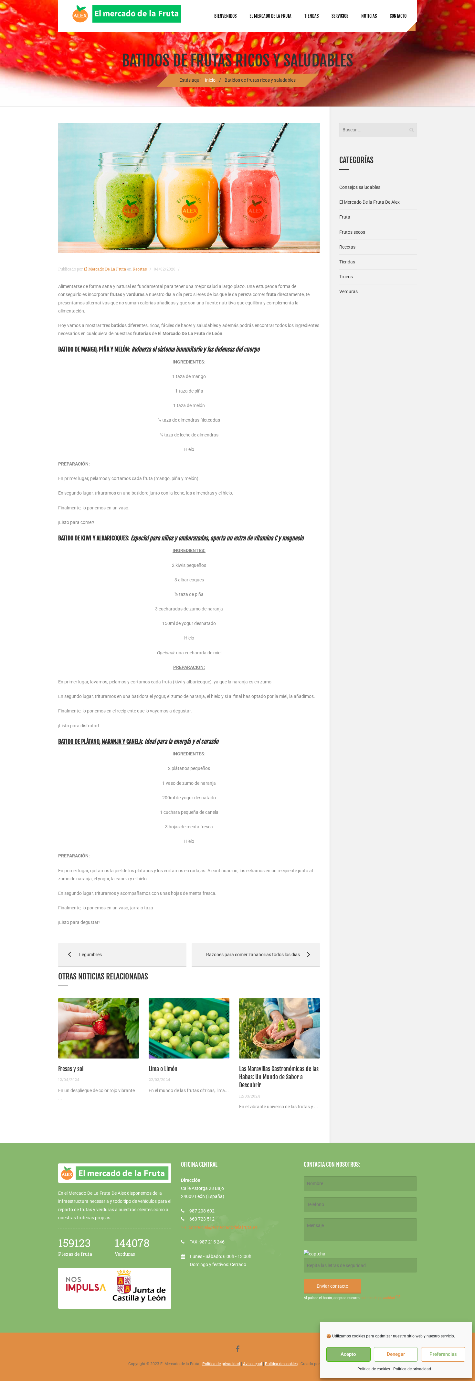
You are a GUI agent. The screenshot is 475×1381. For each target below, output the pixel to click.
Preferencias (443, 1354)
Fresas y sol (70, 1068)
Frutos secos (352, 232)
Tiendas (311, 16)
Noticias (369, 16)
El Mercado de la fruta (270, 16)
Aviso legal (252, 1364)
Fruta (344, 217)
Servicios (340, 16)
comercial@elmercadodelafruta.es (223, 1227)
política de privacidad (378, 1298)
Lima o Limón (163, 1068)
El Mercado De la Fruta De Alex (369, 202)
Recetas (139, 268)
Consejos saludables (359, 187)
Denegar (396, 1354)
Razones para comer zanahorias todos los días (246, 954)
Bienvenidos (225, 16)
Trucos (346, 276)
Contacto (398, 16)
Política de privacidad (412, 1369)
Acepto (348, 1354)
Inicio (210, 80)
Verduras (348, 291)
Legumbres (80, 954)
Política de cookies (373, 1369)
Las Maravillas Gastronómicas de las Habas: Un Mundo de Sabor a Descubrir (279, 1077)
